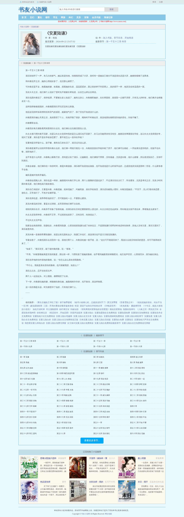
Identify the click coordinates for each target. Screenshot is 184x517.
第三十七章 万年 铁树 (28, 406)
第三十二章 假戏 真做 (138, 395)
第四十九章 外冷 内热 (28, 423)
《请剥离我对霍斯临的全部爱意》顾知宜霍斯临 (101, 309)
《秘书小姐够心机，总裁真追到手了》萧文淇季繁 (95, 302)
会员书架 (96, 17)
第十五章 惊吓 (98, 373)
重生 (40, 17)
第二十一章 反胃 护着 (28, 384)
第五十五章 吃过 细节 (101, 428)
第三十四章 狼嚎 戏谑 (65, 401)
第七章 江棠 (97, 362)
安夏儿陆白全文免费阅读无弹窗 (136, 323)
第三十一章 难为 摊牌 (101, 395)
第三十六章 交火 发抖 (138, 401)
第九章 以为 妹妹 (26, 368)
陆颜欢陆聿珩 (129, 309)
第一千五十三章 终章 (116, 41)
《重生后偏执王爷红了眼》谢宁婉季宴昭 (54, 302)
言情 (86, 17)
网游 (63, 17)
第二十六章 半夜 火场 (65, 390)
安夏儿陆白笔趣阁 (64, 316)
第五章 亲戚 (24, 362)
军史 (55, 17)
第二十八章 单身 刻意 (138, 390)
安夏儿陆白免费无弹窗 (56, 323)
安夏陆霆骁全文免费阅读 (106, 313)
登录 (154, 2)
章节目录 (118, 38)
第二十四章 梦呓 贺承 (138, 384)
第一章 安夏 (24, 357)
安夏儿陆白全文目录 (83, 316)
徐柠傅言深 (64, 309)
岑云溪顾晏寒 (52, 309)
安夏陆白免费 (118, 320)
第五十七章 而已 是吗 (28, 433)
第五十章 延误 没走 (64, 423)
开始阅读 (129, 38)
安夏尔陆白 (89, 313)
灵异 (78, 17)
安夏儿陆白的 (45, 320)
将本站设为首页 (28, 2)
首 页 (24, 17)
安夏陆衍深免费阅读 (140, 313)
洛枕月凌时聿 (39, 309)
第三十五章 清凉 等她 (101, 401)
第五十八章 (61, 433)
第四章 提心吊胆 (136, 357)
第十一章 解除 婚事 (100, 368)
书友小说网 (24, 27)
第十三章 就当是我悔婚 (29, 373)
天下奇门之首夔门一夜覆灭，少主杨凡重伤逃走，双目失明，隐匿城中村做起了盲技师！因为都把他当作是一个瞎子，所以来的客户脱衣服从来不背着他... (53, 492)
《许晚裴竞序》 (110, 306)
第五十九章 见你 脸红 (101, 433)
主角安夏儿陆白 (87, 320)
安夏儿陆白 (98, 316)
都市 (47, 17)
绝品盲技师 (45, 482)
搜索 (112, 9)
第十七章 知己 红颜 (27, 379)
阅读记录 (108, 17)
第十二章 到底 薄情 (137, 368)
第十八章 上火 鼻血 (64, 379)
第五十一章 (97, 423)
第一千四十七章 (99, 346)
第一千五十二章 (63, 341)
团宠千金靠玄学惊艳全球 (91, 306)
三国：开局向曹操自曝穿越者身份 (58, 306)
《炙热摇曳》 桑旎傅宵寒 (129, 306)
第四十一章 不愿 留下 (28, 412)
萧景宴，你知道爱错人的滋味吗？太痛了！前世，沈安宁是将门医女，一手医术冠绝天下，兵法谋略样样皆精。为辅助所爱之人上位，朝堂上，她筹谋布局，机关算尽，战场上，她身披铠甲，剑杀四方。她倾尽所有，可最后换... (102, 471)
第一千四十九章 (26, 346)
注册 (161, 2)
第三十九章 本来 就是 (101, 406)
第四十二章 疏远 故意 (65, 412)
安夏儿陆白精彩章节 (134, 316)
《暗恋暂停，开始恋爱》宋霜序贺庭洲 (65, 313)
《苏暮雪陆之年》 (126, 302)
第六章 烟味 (61, 362)
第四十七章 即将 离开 (101, 417)
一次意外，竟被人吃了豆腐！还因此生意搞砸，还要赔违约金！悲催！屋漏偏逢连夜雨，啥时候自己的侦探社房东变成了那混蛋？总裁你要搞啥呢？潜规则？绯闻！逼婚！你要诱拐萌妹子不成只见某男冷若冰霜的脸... (151, 471)
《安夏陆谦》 (35, 27)
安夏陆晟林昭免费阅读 (114, 316)
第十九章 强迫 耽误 (100, 379)
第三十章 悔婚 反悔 (64, 395)
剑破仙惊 (74, 309)
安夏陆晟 (149, 316)
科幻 (71, 17)
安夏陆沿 (129, 320)
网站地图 (108, 514)
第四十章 (133, 406)
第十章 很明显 (62, 368)
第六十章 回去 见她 (137, 433)
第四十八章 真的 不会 (138, 417)
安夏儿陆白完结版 (103, 320)
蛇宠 (77, 306)
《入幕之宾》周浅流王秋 (147, 309)
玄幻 (32, 17)
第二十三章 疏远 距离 (101, 384)
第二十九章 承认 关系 (28, 395)
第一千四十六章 (136, 346)
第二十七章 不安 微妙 (101, 390)
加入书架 (107, 38)
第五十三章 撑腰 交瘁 (28, 428)
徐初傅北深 (42, 313)
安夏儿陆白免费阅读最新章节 (108, 323)
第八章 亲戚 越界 (136, 362)
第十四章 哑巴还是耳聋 (65, 373)
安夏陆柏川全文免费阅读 (44, 316)
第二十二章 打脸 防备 (65, 384)
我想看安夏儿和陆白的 (35, 323)
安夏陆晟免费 (124, 313)
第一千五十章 (135, 341)
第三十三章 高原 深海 (28, 401)
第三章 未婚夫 (98, 357)
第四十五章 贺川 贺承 (28, 417)
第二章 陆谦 (61, 357)
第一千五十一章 (99, 341)
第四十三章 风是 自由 (101, 412)
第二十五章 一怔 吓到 (28, 390)
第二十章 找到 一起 (137, 379)
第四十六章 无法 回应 (65, 417)
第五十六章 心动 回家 (138, 428)
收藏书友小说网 (45, 2)
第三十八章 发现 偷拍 (65, 406)
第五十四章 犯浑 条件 (65, 428)
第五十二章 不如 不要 (138, 423)
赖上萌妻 (142, 458)
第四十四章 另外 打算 (138, 412)
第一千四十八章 (63, 346)
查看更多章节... (92, 440)
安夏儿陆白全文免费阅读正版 (65, 320)
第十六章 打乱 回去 (137, 373)
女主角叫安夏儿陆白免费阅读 (81, 323)
